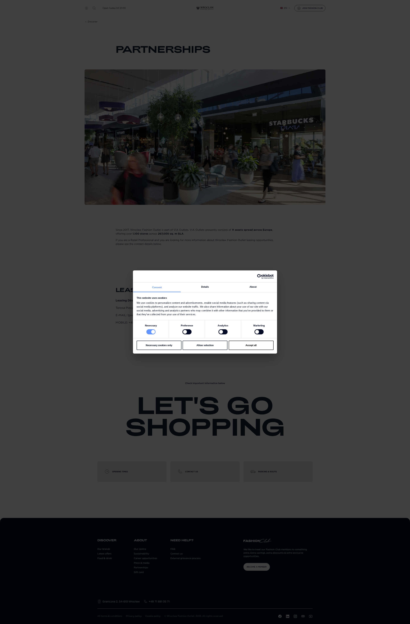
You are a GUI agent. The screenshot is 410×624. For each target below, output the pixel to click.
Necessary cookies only (159, 345)
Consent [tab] (157, 287)
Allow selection (205, 345)
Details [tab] (205, 286)
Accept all (251, 345)
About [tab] (253, 286)
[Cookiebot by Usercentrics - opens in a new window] (260, 276)
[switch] (187, 331)
